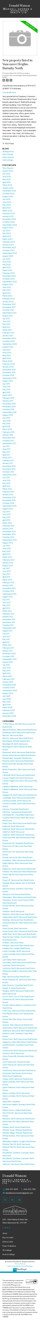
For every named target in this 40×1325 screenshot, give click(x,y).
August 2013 (7, 565)
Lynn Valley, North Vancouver (14, 959)
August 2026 (7, 171)
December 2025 (9, 190)
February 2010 (8, 679)
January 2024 (8, 245)
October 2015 (8, 503)
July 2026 (6, 174)
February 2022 (8, 298)
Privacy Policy (19, 1264)
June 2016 (6, 480)
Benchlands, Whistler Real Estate (16, 741)
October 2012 (8, 591)
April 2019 (6, 392)
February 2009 (8, 710)
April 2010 (6, 673)
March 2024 (7, 239)
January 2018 (7, 435)
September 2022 (9, 281)
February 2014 (8, 560)
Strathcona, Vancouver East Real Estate (18, 1070)
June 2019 (6, 386)
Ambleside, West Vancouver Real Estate (18, 732)
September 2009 (9, 690)
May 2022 (6, 290)
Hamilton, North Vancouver (13, 911)
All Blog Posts (8, 151)
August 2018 (7, 415)
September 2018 (9, 412)
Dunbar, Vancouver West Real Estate (17, 857)
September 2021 (9, 313)
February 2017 (8, 460)
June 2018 (6, 421)
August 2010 (7, 662)
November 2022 (9, 276)
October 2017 (8, 440)
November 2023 (9, 247)
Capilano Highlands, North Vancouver (17, 786)
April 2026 (6, 182)
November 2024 (9, 219)
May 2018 (6, 423)
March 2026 (7, 185)
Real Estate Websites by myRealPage (20, 1266)
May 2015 (6, 517)
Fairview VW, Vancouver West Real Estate (19, 871)
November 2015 (9, 500)
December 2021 (9, 304)
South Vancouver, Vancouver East (16, 1062)
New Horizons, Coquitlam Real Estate (17, 985)
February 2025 (8, 213)
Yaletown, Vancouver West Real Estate (18, 1164)
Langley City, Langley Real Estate (16, 948)
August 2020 (7, 347)
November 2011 (8, 622)
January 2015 (7, 528)
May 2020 (6, 355)
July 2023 (6, 259)
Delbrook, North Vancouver (13, 826)
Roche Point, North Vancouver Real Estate (19, 1039)
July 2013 (6, 568)
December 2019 (9, 369)
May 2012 (6, 605)
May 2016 (6, 483)
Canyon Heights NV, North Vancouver (17, 778)
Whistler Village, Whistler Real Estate (17, 1133)
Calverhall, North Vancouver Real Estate (18, 775)
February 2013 (8, 582)
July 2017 (6, 446)
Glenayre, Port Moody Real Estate (16, 894)
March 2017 (7, 457)
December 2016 (9, 466)
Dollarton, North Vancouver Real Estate (18, 835)
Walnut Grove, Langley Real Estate (16, 1110)
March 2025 (7, 210)
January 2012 (7, 616)
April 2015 (6, 520)
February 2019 (8, 398)
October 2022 (8, 279)
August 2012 (7, 596)
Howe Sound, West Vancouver (14, 928)
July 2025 (6, 199)
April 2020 (6, 358)
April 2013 (6, 577)
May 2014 (6, 551)
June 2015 (6, 514)
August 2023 (7, 256)
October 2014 (8, 537)
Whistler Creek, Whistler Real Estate (17, 1130)
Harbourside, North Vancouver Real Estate (19, 917)
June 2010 (6, 667)
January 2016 (7, 494)
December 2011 (8, 619)
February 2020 (8, 364)
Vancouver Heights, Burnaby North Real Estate (19, 76)
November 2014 (9, 534)
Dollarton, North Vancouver (13, 832)
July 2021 (6, 318)
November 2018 (9, 406)
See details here (9, 92)
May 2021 (6, 324)
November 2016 (8, 469)
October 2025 (8, 193)
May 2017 (6, 452)
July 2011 (5, 633)
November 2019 (8, 372)
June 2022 (6, 287)
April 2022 (6, 293)
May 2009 (6, 702)
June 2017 (6, 449)
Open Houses (8, 157)
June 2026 (6, 176)
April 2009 (6, 704)
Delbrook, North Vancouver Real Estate (18, 829)
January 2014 (7, 562)
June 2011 (6, 636)
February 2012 (8, 614)
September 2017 (9, 443)
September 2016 (9, 474)
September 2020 (9, 344)
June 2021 (6, 321)
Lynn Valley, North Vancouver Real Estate (19, 962)
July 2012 (6, 599)
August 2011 (7, 631)
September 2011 (9, 628)
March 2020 (7, 361)
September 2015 (9, 506)
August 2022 (7, 284)
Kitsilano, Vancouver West (13, 942)
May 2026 (6, 179)
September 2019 (9, 378)
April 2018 (6, 426)
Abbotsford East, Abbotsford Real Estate (19, 730)
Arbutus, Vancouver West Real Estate (17, 738)
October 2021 (8, 310)
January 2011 (7, 651)
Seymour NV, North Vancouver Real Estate (19, 1050)
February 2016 (8, 491)
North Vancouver (9, 994)
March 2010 (7, 676)
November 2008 (9, 716)
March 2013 (7, 580)
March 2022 (7, 296)
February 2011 (8, 648)
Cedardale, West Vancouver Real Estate (18, 798)
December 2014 (9, 531)
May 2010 (6, 670)
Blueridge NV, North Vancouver (15, 744)
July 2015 (6, 511)
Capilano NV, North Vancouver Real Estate (19, 795)
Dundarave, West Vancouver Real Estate (19, 860)
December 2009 (9, 685)
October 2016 (8, 472)
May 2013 (6, 574)
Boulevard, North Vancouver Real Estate (18, 752)
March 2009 (7, 707)
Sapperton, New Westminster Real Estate (19, 1042)
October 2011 (8, 625)
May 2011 (6, 639)
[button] (5, 1199)
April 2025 (6, 208)
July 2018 (6, 418)
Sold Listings (7, 160)
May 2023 (6, 264)
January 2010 (7, 682)
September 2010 (9, 659)
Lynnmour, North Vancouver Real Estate (18, 968)
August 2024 (7, 227)
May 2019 (6, 389)
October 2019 (8, 375)
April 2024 (6, 236)
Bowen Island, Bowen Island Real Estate (18, 755)
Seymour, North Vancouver (13, 1053)
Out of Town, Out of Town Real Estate (18, 996)
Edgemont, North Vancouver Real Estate (19, 869)
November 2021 (9, 307)
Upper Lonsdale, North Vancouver (16, 1093)
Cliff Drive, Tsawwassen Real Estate (17, 812)
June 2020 (6, 352)
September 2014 (9, 540)
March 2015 (7, 523)
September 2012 (9, 594)
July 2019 (6, 384)
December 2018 (9, 403)
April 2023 (6, 267)
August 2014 (7, 543)
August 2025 (7, 196)
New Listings (7, 154)
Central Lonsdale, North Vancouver (16, 801)
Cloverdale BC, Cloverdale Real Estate (18, 815)
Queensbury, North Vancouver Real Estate (19, 1028)
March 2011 (6, 645)
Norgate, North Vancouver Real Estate (18, 991)
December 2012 (9, 588)
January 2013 (7, 585)
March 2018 (7, 429)
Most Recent (7, 168)
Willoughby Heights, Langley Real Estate (19, 1141)
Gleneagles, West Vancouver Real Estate (19, 897)
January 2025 (8, 216)
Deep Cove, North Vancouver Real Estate (19, 823)
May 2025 (6, 205)
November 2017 (8, 438)
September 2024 (9, 225)
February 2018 (8, 432)
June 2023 (6, 261)
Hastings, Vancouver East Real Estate (17, 920)
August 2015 (7, 509)
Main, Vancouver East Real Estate (16, 976)
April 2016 (6, 486)
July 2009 (6, 696)
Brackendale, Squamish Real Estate (17, 758)
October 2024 (8, 222)
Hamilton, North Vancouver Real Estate (18, 914)
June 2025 (6, 202)
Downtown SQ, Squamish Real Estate (18, 843)
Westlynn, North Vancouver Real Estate (18, 1118)
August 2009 (7, 693)
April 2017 (6, 455)
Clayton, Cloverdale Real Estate (15, 809)
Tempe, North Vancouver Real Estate (17, 1079)
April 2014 (6, 554)
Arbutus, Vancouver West (12, 735)
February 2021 (8, 332)
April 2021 (6, 327)
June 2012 (6, 602)
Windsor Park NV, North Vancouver (16, 1144)
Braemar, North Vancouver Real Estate (18, 761)
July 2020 (6, 350)
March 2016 (7, 489)
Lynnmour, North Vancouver (13, 965)
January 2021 (7, 335)
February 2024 (8, 242)
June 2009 (6, 699)
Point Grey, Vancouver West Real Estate (18, 1011)
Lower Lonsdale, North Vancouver (16, 951)
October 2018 (8, 409)
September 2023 (9, 253)
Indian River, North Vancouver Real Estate (19, 934)
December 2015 (9, 497)
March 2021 (7, 330)
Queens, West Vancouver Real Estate (17, 1025)
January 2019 (7, 401)
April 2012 (6, 608)
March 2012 (7, 611)
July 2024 (6, 230)
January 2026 (7, 188)
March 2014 (7, 557)
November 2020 (9, 338)
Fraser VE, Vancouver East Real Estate (18, 880)
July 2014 (6, 545)
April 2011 (6, 642)
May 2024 (6, 233)
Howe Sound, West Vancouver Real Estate (19, 931)
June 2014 (6, 548)
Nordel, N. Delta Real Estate (14, 988)
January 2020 (8, 367)
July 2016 (6, 477)
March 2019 (7, 395)
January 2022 (8, 301)
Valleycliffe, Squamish (11, 1101)
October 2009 (8, 687)
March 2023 (7, 270)
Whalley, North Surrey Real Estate (16, 1127)
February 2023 (8, 273)
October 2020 (8, 341)
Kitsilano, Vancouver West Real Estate (18, 945)
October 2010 (8, 656)
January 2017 (7, 463)
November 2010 (9, 653)
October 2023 (8, 250)
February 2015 (8, 525)
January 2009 (8, 713)
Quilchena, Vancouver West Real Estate (18, 1030)
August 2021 (7, 315)
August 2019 (7, 381)
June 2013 (6, 571)
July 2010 (6, 665)
